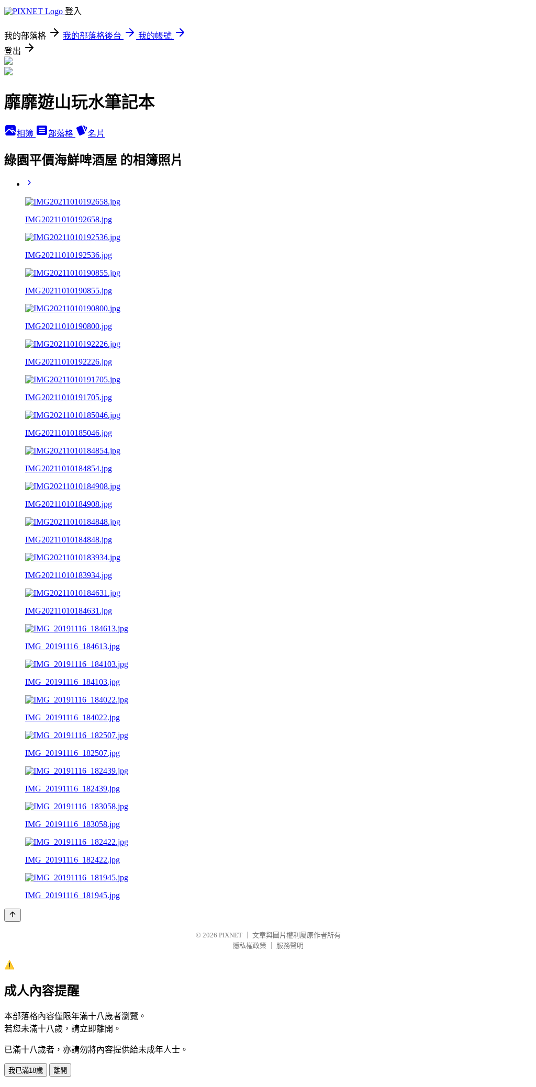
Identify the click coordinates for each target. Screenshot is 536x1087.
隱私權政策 (249, 945)
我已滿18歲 (25, 1070)
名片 (96, 133)
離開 (60, 1070)
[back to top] (12, 915)
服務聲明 (290, 945)
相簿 (26, 133)
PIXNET (230, 935)
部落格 (61, 133)
